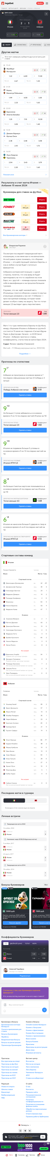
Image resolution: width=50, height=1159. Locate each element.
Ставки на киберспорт (35, 1078)
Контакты (30, 1089)
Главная (4, 8)
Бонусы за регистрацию (10, 1042)
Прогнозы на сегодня (9, 1067)
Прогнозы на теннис (9, 1072)
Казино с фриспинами (34, 1030)
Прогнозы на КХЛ (8, 1075)
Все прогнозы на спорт (10, 1061)
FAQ (3, 1098)
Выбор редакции (8, 1095)
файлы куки (28, 1137)
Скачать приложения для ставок (11, 1030)
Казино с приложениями (35, 1036)
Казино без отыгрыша (34, 1033)
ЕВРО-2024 (23, 8)
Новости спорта (7, 1086)
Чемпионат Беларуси (34, 1072)
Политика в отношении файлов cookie (35, 1105)
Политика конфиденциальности (34, 1101)
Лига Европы (31, 1070)
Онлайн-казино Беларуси (36, 1025)
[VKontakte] (30, 1131)
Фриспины (30, 1044)
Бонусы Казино (32, 1041)
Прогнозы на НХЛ (8, 1078)
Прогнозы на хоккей (9, 1070)
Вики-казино (31, 1039)
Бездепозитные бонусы (10, 1040)
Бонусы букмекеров (9, 1034)
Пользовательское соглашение (33, 1096)
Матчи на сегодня (33, 1064)
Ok (43, 1137)
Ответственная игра (34, 1114)
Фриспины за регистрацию (36, 1047)
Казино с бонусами (33, 1027)
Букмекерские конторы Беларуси (10, 1026)
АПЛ (28, 1075)
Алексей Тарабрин (16, 969)
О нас (28, 1086)
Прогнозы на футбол (9, 1064)
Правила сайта (32, 1092)
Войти (40, 3)
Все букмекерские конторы (15, 235)
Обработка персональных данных (36, 1110)
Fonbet (9, 958)
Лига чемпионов (32, 1067)
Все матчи (30, 1061)
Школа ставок (7, 1089)
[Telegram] (25, 1131)
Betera (9, 954)
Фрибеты (5, 1037)
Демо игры (30, 1050)
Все (46, 885)
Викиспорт (5, 1092)
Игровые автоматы (33, 1053)
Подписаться (25, 976)
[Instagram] (20, 1131)
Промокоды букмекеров (11, 1045)
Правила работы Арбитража (37, 1116)
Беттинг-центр (13, 8)
